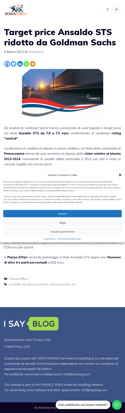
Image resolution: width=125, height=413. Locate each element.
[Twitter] (13, 64)
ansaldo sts (17, 284)
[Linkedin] (20, 64)
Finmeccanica (14, 154)
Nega (62, 222)
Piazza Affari (17, 257)
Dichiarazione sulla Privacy (69, 238)
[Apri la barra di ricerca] (107, 9)
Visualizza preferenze (62, 231)
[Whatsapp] (26, 64)
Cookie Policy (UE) (17, 346)
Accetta (62, 213)
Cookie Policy (50, 238)
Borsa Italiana (37, 284)
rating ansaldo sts (62, 284)
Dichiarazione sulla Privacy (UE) (27, 340)
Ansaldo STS (29, 133)
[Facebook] (7, 64)
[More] (32, 64)
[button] (120, 175)
